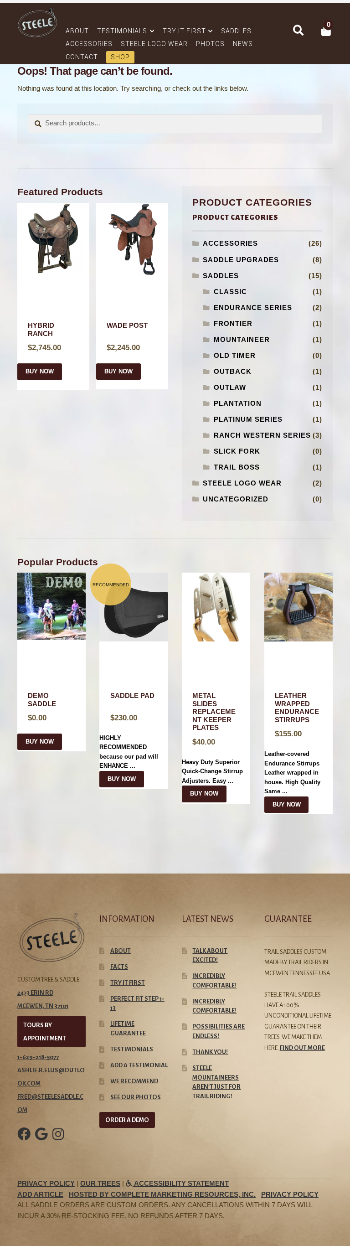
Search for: (298, 30)
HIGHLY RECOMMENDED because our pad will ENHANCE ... (128, 730)
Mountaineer (242, 339)
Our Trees (100, 1183)
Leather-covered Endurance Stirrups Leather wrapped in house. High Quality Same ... (292, 743)
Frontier (233, 323)
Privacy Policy (46, 1183)
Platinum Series (248, 419)
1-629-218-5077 (38, 1057)
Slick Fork (237, 451)
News (243, 43)
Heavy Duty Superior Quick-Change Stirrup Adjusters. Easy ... (212, 738)
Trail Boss (237, 467)
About (77, 31)
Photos (210, 43)
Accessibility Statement (181, 1183)
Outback (233, 371)
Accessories (89, 43)
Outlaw (230, 387)
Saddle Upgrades (241, 260)
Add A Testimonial (139, 1065)
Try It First (184, 31)
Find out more (302, 1047)
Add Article (40, 1194)
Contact (82, 57)
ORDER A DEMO (127, 1120)
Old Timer (235, 355)
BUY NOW (40, 371)
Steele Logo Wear (154, 43)
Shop (120, 57)
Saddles (236, 31)
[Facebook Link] (24, 1140)
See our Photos (135, 1097)
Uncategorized (235, 499)
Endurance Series (253, 307)
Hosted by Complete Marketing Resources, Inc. (162, 1194)
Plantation (238, 403)
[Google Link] (41, 1140)
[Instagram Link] (58, 1140)
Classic (230, 291)
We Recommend (134, 1081)
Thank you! (210, 1052)
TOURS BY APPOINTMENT (44, 1032)
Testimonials (122, 31)
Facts (119, 966)
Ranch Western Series (262, 435)
